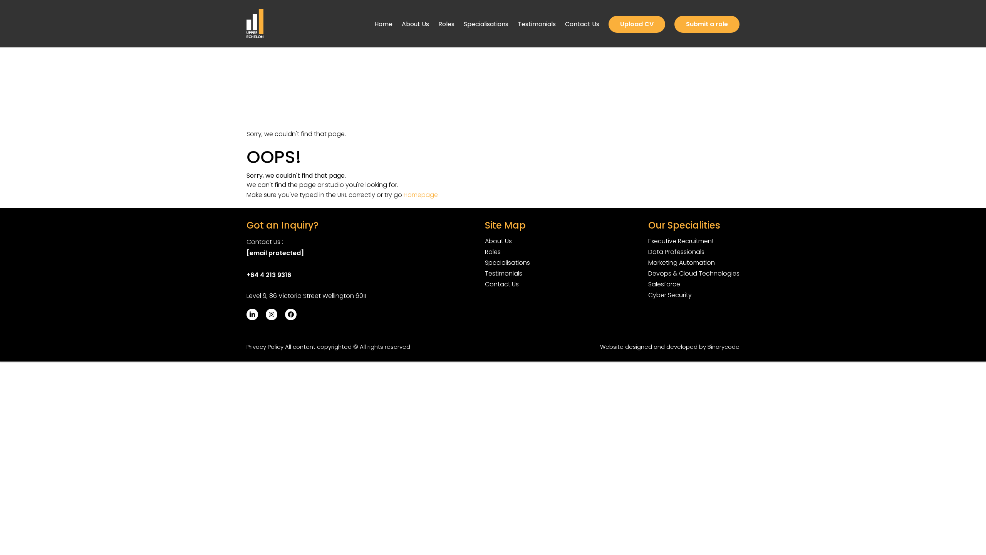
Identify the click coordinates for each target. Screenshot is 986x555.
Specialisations (486, 24)
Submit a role (707, 24)
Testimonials (537, 24)
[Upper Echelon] (254, 23)
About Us (415, 24)
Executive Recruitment (681, 241)
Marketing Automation (681, 262)
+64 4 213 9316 (268, 275)
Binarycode (724, 347)
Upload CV (637, 24)
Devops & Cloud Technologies (694, 273)
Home (383, 24)
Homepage (421, 194)
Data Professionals (676, 251)
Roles (446, 24)
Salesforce (664, 284)
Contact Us (582, 24)
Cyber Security (670, 295)
